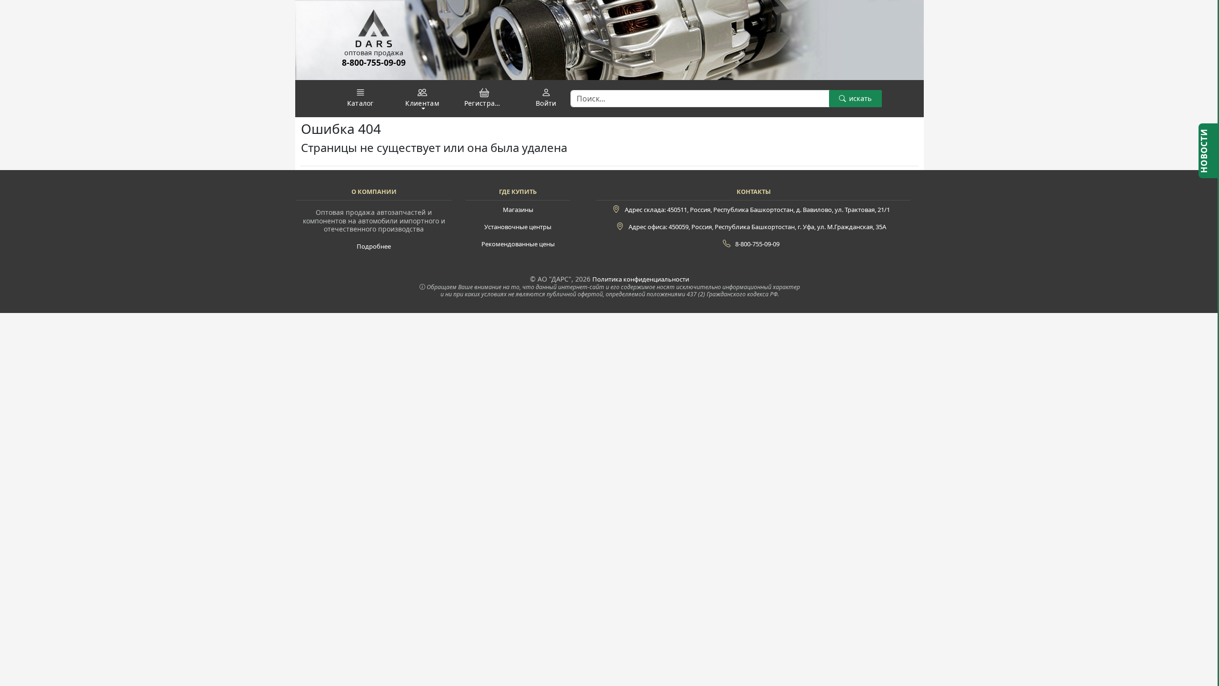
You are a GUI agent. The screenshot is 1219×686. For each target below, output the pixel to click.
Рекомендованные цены (518, 244)
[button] (360, 97)
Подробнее (374, 246)
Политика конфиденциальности (640, 279)
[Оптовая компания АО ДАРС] (374, 24)
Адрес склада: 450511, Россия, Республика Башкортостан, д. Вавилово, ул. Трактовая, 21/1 (757, 209)
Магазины (518, 209)
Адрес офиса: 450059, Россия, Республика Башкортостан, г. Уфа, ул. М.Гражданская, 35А (757, 226)
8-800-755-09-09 (374, 68)
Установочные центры (517, 226)
